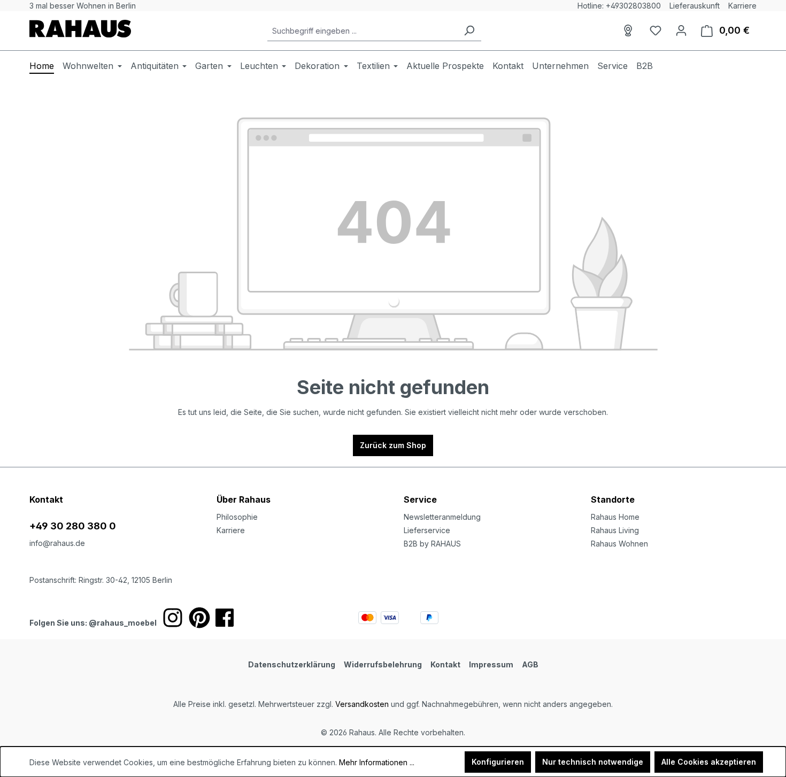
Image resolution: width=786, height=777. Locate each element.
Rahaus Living (615, 530)
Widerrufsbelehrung (383, 664)
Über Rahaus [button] (244, 499)
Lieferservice (427, 530)
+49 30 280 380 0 (72, 526)
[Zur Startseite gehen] (80, 28)
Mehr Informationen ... (376, 762)
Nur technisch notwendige (592, 761)
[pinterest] (199, 617)
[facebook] (224, 617)
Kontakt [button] (46, 499)
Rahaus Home (615, 516)
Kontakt (445, 664)
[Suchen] (469, 30)
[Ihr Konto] (681, 30)
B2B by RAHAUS (432, 543)
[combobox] (362, 30)
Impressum (491, 664)
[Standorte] (630, 30)
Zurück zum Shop (393, 445)
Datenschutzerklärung (291, 664)
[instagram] (172, 617)
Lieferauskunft (694, 5)
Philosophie (237, 516)
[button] (674, 488)
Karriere (742, 5)
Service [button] (420, 499)
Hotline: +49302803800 (619, 5)
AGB (530, 664)
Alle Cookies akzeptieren (708, 761)
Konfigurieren (498, 761)
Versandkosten (362, 704)
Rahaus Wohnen (619, 543)
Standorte (613, 499)
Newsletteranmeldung (442, 516)
